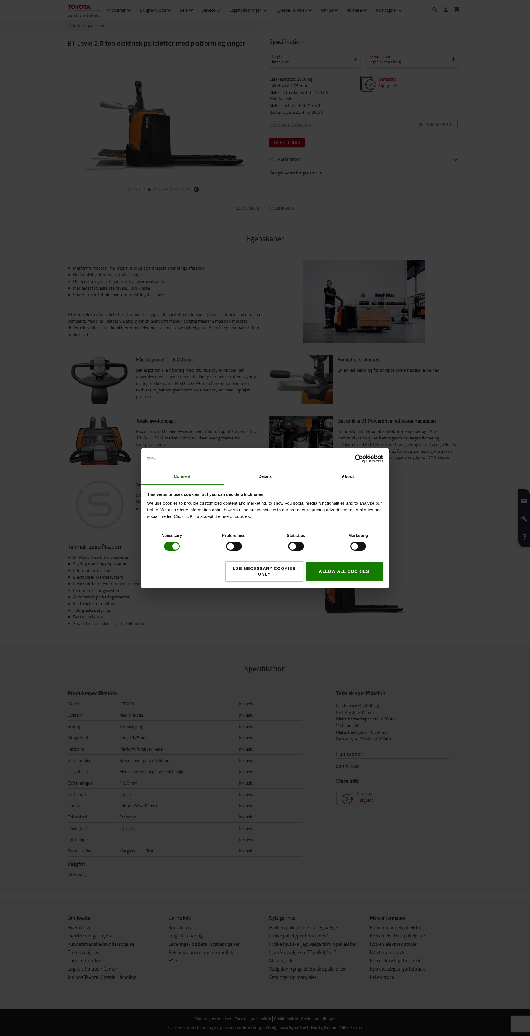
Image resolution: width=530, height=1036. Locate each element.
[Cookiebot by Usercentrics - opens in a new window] (359, 458)
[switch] (226, 546)
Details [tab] (265, 476)
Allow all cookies (344, 571)
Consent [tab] (182, 476)
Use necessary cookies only (264, 571)
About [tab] (348, 476)
